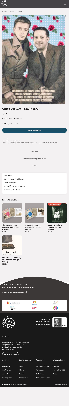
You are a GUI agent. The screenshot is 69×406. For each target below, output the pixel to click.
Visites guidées (7, 378)
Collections (40, 374)
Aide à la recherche (43, 378)
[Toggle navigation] (65, 4)
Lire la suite (63, 220)
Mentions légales (22, 385)
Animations (6, 374)
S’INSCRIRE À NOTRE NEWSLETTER (13, 292)
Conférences (7, 370)
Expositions (6, 366)
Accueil (4, 11)
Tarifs (55, 374)
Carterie (20, 11)
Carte (23, 143)
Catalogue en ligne (42, 366)
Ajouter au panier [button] (18, 220)
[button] (66, 59)
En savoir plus (41, 325)
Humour (42, 143)
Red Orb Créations (51, 143)
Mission (21, 370)
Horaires (56, 366)
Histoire (21, 366)
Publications (40, 370)
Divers (18, 141)
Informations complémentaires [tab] (34, 159)
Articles (12, 11)
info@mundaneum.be (14, 347)
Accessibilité (57, 370)
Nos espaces (23, 378)
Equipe (21, 374)
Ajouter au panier (34, 130)
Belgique (18, 143)
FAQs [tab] (34, 166)
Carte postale (29, 143)
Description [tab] (34, 152)
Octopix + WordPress (60, 385)
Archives (12, 143)
